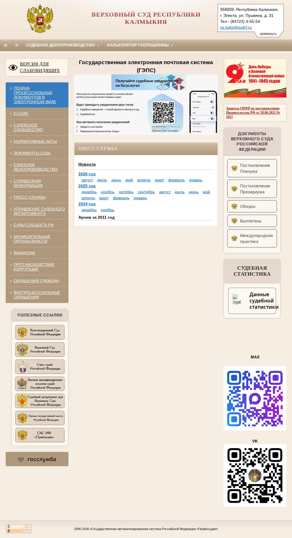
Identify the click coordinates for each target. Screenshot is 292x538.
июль (102, 180)
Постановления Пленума (255, 168)
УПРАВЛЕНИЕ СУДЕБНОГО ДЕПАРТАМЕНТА (39, 211)
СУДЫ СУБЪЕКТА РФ (34, 225)
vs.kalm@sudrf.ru (236, 27)
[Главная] (5, 45)
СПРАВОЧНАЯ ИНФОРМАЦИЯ (28, 183)
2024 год (87, 204)
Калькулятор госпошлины (138, 45)
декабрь (89, 192)
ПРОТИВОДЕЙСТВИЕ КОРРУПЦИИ (34, 266)
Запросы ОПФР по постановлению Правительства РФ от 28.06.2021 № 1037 (253, 112)
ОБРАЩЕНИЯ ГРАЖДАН (36, 281)
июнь (116, 180)
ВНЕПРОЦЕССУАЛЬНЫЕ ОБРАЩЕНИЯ (37, 294)
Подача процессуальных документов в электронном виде (35, 95)
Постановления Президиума (255, 188)
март (159, 180)
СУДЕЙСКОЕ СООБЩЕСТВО (28, 127)
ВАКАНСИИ (24, 253)
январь (195, 180)
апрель (144, 180)
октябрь (126, 192)
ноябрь (107, 192)
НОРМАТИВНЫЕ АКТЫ (35, 141)
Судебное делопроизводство (61, 45)
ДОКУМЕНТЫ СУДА (32, 153)
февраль (176, 180)
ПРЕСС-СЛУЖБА (30, 197)
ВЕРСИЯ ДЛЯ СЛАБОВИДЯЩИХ (40, 67)
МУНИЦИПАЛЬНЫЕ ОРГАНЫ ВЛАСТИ (32, 238)
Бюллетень (250, 220)
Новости (87, 164)
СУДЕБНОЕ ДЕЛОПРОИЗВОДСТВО (36, 167)
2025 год (87, 186)
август (87, 180)
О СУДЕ (21, 113)
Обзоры (248, 206)
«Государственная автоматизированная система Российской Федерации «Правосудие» (154, 529)
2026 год (87, 174)
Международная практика (256, 238)
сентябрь (146, 192)
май (129, 180)
